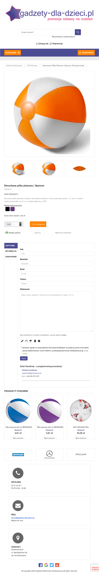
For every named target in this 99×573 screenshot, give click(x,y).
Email (22, 269)
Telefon (23, 279)
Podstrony (88, 52)
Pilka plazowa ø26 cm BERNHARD (19, 427)
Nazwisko (24, 259)
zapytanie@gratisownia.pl (31, 373)
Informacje (11, 251)
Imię (21, 249)
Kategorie (11, 52)
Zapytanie (10, 245)
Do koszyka (39, 224)
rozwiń (24, 353)
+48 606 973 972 (32, 376)
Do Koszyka (19, 438)
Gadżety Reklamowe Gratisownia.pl (49, 571)
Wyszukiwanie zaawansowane (63, 36)
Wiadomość (25, 289)
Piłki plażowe (32, 65)
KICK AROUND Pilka (81, 427)
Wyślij (24, 358)
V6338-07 (8, 189)
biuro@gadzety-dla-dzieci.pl (23, 518)
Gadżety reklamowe (14, 65)
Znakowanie (11, 256)
